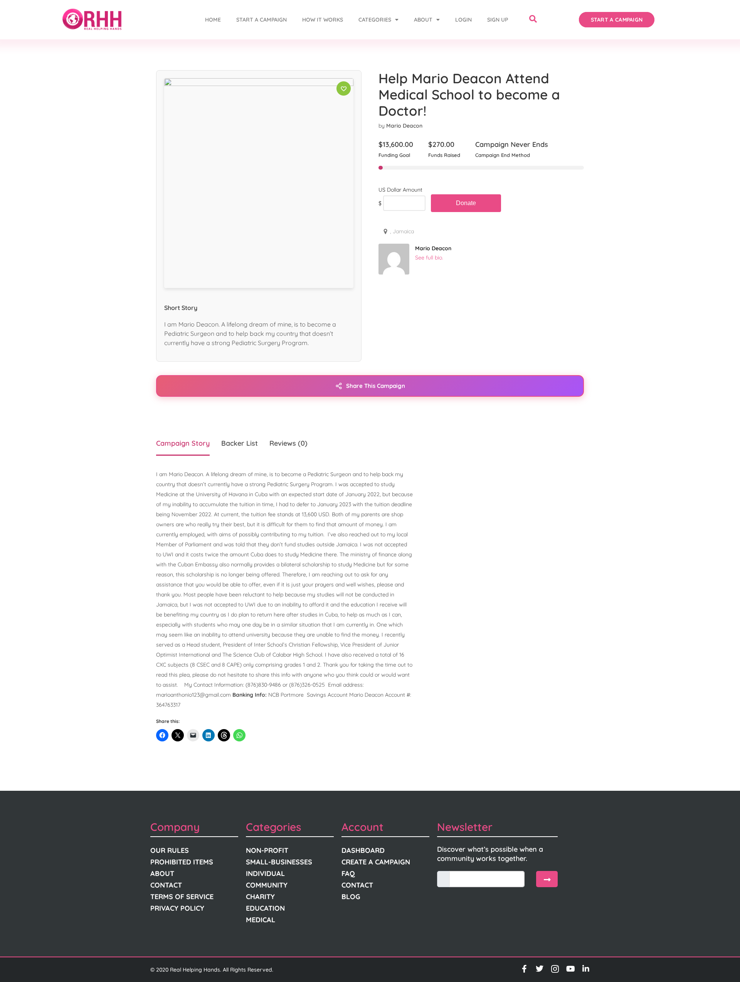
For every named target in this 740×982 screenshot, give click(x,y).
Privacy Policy (177, 908)
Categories (374, 19)
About (423, 19)
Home (213, 19)
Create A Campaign (375, 861)
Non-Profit (267, 850)
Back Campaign (466, 203)
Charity (260, 896)
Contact (166, 885)
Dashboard (363, 850)
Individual (265, 873)
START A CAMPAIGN (261, 19)
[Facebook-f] (524, 969)
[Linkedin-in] (586, 969)
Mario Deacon (404, 125)
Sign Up (497, 19)
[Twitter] (539, 969)
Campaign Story (183, 443)
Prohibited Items (181, 861)
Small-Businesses (279, 861)
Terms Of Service (182, 896)
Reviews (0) (288, 443)
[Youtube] (570, 969)
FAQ (348, 873)
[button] (533, 19)
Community (267, 885)
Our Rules (169, 850)
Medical (260, 919)
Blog (350, 896)
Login (463, 19)
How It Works (322, 19)
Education (265, 908)
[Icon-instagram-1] (555, 969)
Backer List (239, 443)
